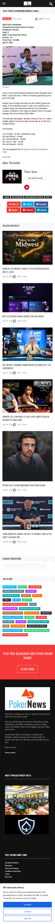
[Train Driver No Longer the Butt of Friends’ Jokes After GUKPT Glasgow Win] (27, 513)
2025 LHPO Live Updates (12, 630)
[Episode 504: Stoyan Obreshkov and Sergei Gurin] (27, 456)
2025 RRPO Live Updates (13, 617)
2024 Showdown (17, 197)
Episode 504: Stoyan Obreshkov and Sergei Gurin (23, 485)
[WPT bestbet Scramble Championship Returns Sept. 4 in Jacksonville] (27, 344)
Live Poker (21, 622)
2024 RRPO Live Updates (13, 613)
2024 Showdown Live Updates (34, 197)
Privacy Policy (10, 753)
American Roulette (12, 868)
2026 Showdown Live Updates (15, 604)
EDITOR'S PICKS (9, 587)
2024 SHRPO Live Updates (29, 609)
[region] (27, 903)
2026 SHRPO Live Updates (13, 591)
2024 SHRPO (41, 617)
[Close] (52, 885)
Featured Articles (11, 595)
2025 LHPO (37, 595)
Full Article (6, 157)
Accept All (27, 905)
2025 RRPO (27, 600)
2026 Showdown (18, 626)
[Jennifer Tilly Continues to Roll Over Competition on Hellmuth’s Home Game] (27, 396)
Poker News (7, 18)
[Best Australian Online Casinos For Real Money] (27, 297)
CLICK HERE (27, 669)
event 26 (22, 587)
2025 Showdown (32, 613)
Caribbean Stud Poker (13, 871)
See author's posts (35, 178)
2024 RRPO (29, 617)
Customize (27, 911)
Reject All (27, 918)
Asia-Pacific (8, 622)
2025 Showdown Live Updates (36, 630)
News (6, 626)
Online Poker (35, 587)
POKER (32, 604)
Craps (7, 874)
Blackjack (8, 866)
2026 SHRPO (46, 613)
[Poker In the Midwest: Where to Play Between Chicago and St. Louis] (27, 248)
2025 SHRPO (31, 591)
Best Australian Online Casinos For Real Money (23, 316)
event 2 (48, 197)
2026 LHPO (26, 595)
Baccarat (8, 877)
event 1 (7, 600)
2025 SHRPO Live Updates (38, 622)
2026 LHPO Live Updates (37, 626)
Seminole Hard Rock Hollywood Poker (25, 150)
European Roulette (12, 863)
